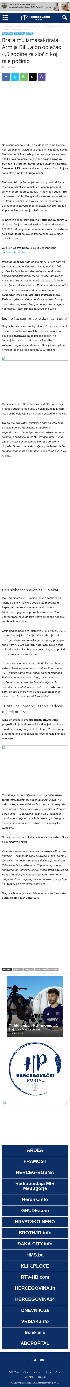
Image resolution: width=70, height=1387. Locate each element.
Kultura (37, 1372)
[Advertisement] (35, 112)
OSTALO (29, 1376)
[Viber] (42, 77)
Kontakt (42, 1376)
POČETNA (14, 1372)
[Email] (33, 77)
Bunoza (18, 969)
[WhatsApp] (24, 77)
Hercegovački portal (46, 969)
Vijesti (26, 1372)
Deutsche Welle (15, 252)
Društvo (19, 26)
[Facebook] (6, 77)
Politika (19, 33)
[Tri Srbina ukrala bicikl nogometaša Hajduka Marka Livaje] (35, 1008)
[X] (15, 77)
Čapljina (29, 969)
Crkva (58, 1372)
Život (29, 33)
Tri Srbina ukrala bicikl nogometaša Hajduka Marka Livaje (34, 1027)
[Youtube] (42, 1360)
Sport (48, 1372)
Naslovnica (7, 26)
